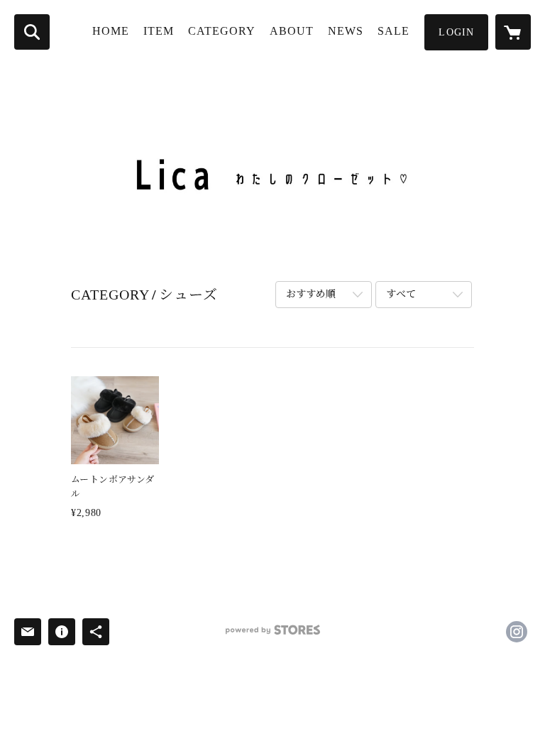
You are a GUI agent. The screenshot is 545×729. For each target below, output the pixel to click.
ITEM (158, 31)
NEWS (345, 31)
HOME (110, 31)
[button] (456, 32)
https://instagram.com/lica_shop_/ (516, 631)
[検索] (32, 32)
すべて (401, 294)
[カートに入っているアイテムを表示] (513, 32)
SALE (393, 31)
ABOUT (292, 31)
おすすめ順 (311, 294)
